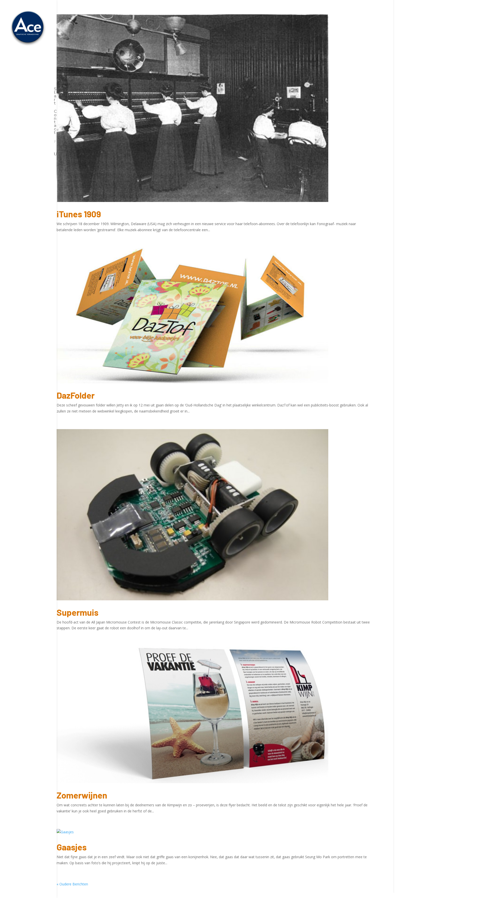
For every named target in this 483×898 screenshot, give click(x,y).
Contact (55, 122)
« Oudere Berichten (72, 884)
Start (55, 96)
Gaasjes (72, 847)
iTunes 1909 (79, 214)
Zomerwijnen (82, 795)
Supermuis (77, 612)
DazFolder (76, 395)
